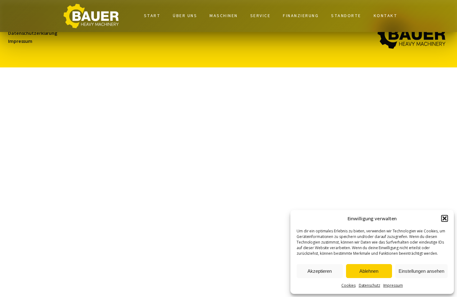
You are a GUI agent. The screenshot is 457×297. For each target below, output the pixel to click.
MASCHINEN (224, 16)
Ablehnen (368, 271)
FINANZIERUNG (301, 16)
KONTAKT (386, 16)
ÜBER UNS (185, 16)
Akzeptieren (319, 271)
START (152, 16)
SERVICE (260, 16)
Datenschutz (369, 285)
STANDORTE (346, 16)
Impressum (393, 285)
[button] (444, 218)
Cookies (348, 285)
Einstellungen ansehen (421, 271)
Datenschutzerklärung (32, 33)
